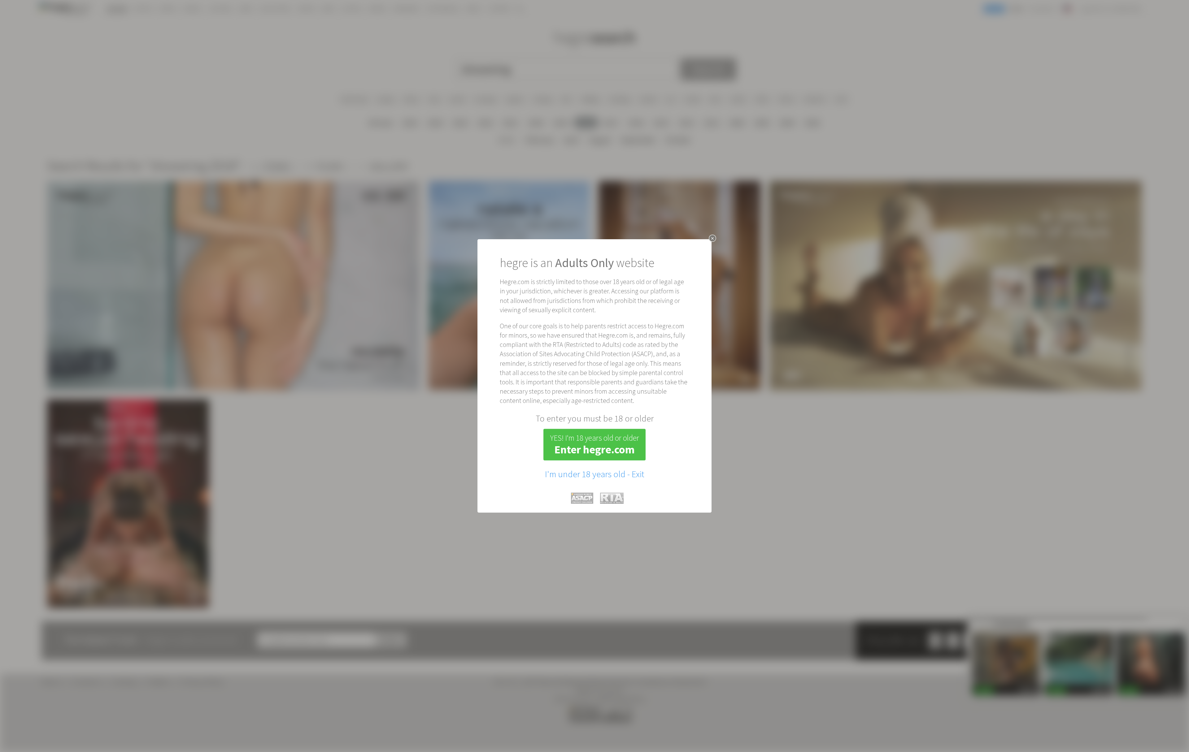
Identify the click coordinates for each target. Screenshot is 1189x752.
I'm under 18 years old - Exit (594, 474)
